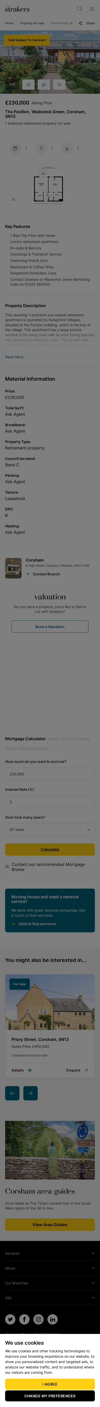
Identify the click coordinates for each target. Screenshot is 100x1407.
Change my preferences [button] (50, 1396)
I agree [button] (50, 1384)
